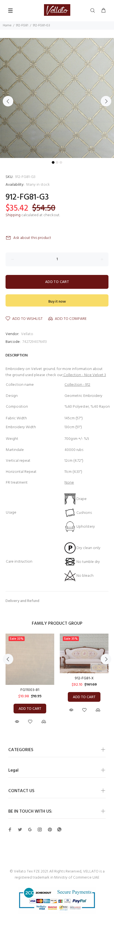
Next (106, 101)
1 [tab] (53, 162)
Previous (8, 101)
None (69, 482)
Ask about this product (32, 238)
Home (7, 25)
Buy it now (57, 301)
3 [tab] (60, 162)
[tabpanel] (57, 98)
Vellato (27, 334)
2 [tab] (57, 162)
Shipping (13, 215)
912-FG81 (22, 25)
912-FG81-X (84, 678)
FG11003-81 (29, 690)
